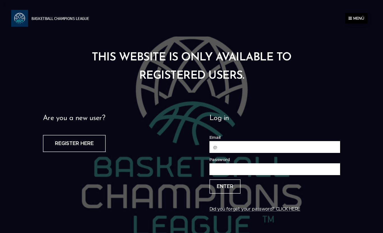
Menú (358, 18)
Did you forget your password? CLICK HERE (254, 209)
